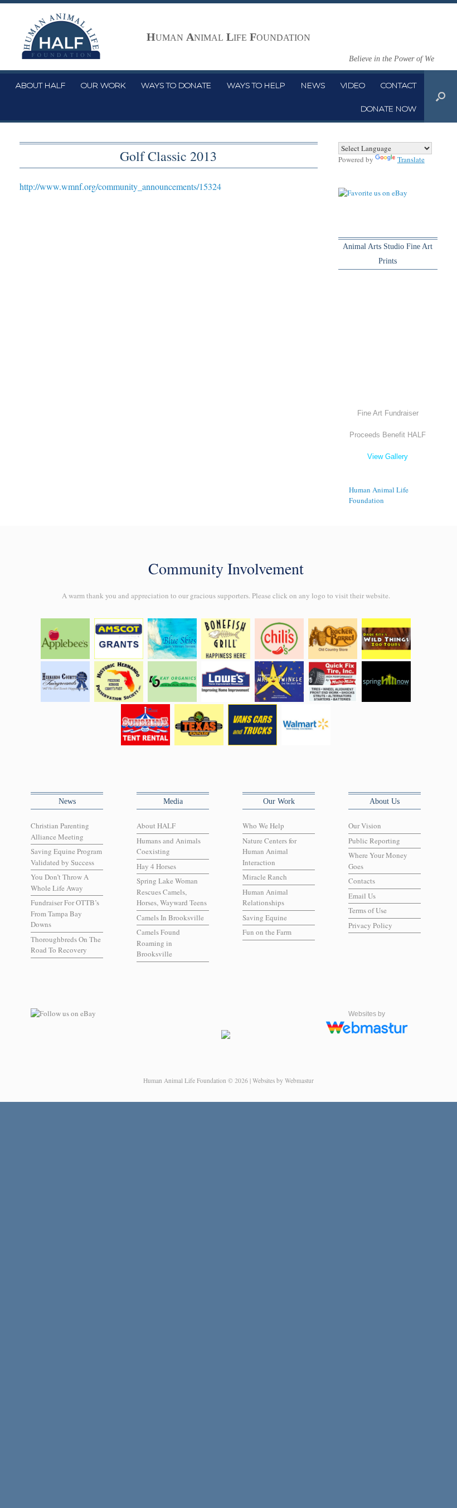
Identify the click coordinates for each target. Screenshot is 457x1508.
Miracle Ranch (264, 877)
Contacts (361, 881)
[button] (440, 96)
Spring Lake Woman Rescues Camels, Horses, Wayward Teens (172, 891)
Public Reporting (374, 841)
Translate (411, 159)
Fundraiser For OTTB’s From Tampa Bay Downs (65, 913)
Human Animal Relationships (265, 897)
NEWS (313, 85)
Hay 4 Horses (156, 866)
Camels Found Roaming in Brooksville (158, 943)
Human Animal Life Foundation (379, 495)
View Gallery (387, 456)
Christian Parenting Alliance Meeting (60, 831)
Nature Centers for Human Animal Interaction (269, 851)
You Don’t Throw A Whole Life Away (60, 882)
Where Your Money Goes (377, 860)
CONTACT (398, 85)
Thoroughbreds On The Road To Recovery (66, 944)
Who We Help (263, 826)
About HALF (156, 826)
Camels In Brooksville (170, 917)
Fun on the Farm (266, 932)
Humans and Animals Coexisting (169, 846)
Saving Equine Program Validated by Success (66, 856)
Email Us (362, 896)
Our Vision (364, 826)
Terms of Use (367, 910)
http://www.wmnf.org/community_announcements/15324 (120, 186)
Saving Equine (264, 917)
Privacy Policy (370, 925)
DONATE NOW (388, 109)
